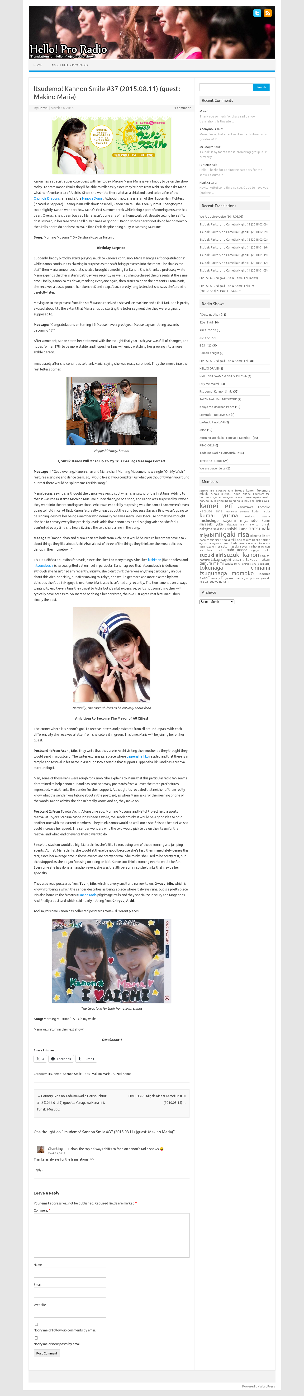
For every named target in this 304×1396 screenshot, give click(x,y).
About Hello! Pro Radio (70, 65)
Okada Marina (238, 543)
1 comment (182, 108)
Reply (37, 1169)
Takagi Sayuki (221, 559)
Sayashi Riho (248, 546)
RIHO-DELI (207, 445)
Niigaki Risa (232, 534)
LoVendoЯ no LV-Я (212, 422)
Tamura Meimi (212, 563)
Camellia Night (209, 353)
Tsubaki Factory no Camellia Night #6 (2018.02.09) (234, 232)
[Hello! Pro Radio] (152, 58)
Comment (42, 1210)
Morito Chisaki (260, 524)
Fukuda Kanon (245, 490)
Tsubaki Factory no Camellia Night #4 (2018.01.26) (234, 247)
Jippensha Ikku (137, 756)
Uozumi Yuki (216, 578)
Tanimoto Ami (249, 563)
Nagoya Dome (92, 198)
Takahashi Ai (238, 560)
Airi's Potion (208, 330)
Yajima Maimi (234, 578)
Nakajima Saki (209, 529)
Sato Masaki (230, 546)
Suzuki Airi (211, 555)
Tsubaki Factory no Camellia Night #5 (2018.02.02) (234, 239)
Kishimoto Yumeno (237, 511)
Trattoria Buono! (211, 460)
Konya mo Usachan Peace (217, 406)
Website (40, 1305)
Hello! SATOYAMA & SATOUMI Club (223, 376)
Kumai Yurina (219, 515)
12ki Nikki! (206, 322)
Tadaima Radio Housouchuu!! (220, 452)
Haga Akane (242, 493)
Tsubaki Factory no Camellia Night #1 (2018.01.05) (234, 270)
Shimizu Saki (214, 550)
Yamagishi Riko (252, 578)
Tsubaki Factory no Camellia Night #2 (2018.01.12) (234, 262)
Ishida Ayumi (263, 500)
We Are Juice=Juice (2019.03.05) (221, 216)
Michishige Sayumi (218, 520)
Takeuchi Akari (258, 559)
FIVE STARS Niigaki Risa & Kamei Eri (224, 360)
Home (37, 65)
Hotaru (43, 108)
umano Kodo (87, 895)
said (206, 111)
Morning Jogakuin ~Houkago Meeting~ (226, 437)
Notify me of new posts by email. (57, 1344)
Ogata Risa (205, 543)
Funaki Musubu (221, 493)
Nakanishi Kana (233, 528)
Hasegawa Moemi (232, 497)
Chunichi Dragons (47, 198)
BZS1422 (206, 345)
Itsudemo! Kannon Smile (65, 1073)
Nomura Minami (209, 540)
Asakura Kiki (207, 490)
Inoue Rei (249, 500)
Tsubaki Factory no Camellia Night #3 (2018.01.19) (234, 255)
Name (38, 1265)
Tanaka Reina (233, 563)
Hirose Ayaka (252, 497)
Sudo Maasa (237, 550)
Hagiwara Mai (262, 493)
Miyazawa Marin (236, 524)
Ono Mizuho (255, 543)
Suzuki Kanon (122, 1073)
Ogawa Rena (220, 543)
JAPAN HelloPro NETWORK (218, 399)
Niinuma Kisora (260, 535)
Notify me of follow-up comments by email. (65, 1330)
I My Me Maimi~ (210, 383)
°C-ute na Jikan (210, 314)
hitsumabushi (44, 565)
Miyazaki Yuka (211, 524)
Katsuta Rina (211, 511)
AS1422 (205, 337)
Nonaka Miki (228, 539)
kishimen (154, 560)
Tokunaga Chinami (235, 568)
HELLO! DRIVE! (209, 368)
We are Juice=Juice (213, 468)
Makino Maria (101, 1073)
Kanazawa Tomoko (254, 507)
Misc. (203, 429)
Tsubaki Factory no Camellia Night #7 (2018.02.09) (234, 224)
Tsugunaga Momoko (227, 573)
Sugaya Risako (260, 550)
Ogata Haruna (261, 539)
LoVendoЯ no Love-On (215, 414)
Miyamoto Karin (255, 520)
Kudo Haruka (261, 511)
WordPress (267, 1386)
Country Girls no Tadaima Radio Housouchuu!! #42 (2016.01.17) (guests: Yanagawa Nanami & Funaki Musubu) (72, 1102)
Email (38, 1285)
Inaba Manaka (233, 500)
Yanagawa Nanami (217, 581)
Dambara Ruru (224, 490)
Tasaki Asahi (263, 563)
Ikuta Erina (217, 500)
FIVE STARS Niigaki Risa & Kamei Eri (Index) (229, 278)
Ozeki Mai (213, 546)
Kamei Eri (216, 506)
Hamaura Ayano (210, 497)
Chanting (55, 1149)
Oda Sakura (244, 539)
